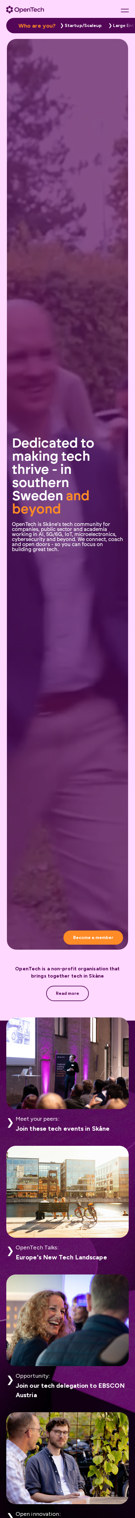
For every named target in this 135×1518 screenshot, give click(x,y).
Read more (67, 993)
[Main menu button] (125, 10)
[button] (79, 25)
